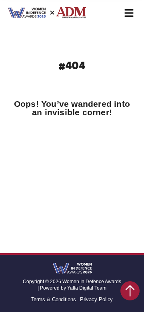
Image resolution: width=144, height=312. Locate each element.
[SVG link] (72, 269)
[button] (129, 13)
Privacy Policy (96, 299)
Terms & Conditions (53, 299)
